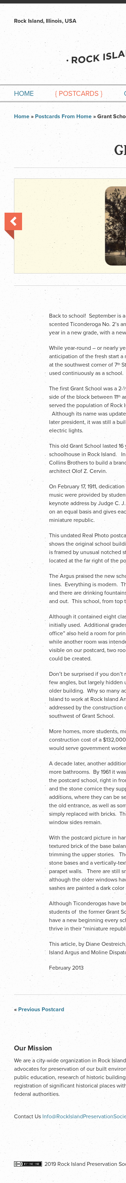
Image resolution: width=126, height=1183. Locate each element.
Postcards (78, 94)
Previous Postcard (13, 226)
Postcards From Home (63, 116)
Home (24, 94)
